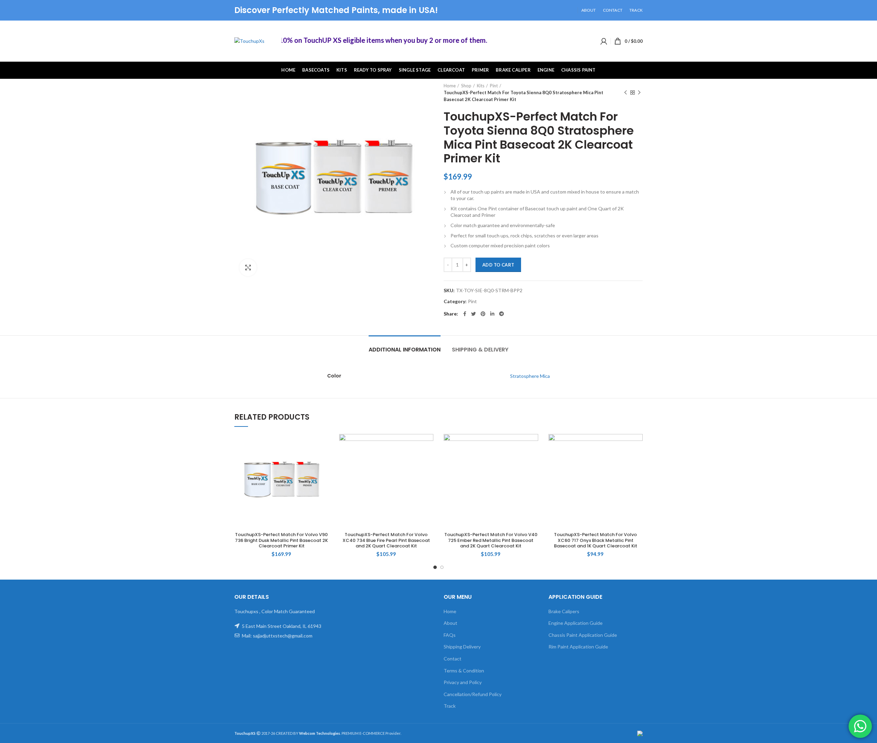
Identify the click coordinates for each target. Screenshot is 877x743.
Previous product (625, 92)
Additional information (405, 350)
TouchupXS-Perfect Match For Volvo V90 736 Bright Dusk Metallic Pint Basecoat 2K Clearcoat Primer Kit (281, 540)
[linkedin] (492, 313)
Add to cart (498, 265)
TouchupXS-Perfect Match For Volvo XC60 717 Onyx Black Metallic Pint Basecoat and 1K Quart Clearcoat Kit (595, 540)
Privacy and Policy (463, 682)
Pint (494, 85)
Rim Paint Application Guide (578, 646)
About (450, 623)
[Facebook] (465, 313)
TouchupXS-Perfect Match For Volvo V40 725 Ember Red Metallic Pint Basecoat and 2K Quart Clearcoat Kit (491, 540)
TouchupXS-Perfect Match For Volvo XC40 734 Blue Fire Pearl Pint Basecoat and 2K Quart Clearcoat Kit (386, 540)
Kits (480, 85)
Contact (452, 658)
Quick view (323, 445)
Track (450, 706)
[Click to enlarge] (248, 267)
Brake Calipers (563, 611)
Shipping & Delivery (480, 350)
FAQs (450, 635)
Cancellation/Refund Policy (473, 694)
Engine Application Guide (575, 623)
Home (450, 85)
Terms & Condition (464, 670)
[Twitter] (473, 313)
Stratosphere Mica (530, 376)
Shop (466, 85)
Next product (639, 92)
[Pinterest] (483, 313)
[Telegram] (501, 313)
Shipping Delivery (462, 646)
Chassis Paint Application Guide (582, 635)
